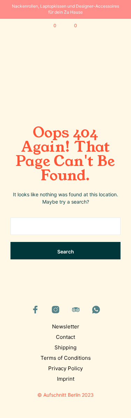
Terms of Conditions (66, 358)
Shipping (65, 347)
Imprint (65, 378)
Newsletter (65, 326)
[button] (50, 25)
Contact (65, 337)
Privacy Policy (65, 368)
